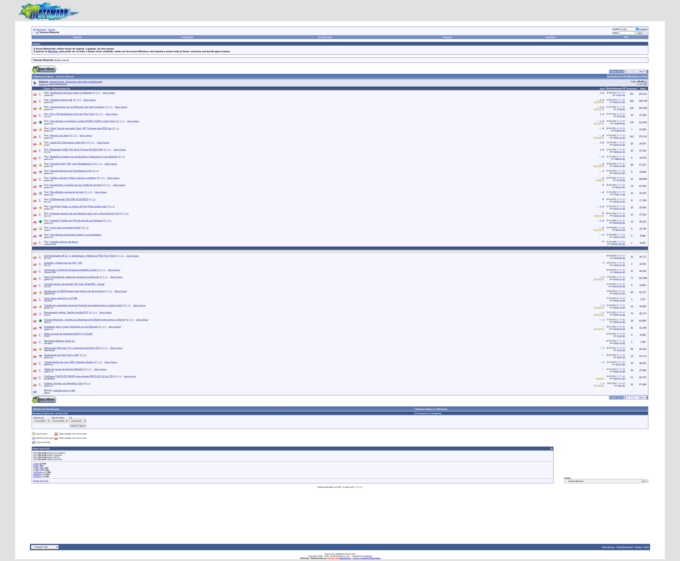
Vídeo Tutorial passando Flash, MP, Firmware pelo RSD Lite (81, 128)
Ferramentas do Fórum (618, 77)
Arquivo (638, 547)
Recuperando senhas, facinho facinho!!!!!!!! (66, 312)
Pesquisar (447, 37)
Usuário (616, 29)
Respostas (632, 88)
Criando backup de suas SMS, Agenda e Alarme (69, 362)
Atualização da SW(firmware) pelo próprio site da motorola (74, 291)
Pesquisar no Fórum (638, 77)
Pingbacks (37, 474)
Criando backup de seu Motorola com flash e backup (77, 107)
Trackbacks (38, 472)
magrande (618, 258)
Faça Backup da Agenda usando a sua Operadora (75, 234)
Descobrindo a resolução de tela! (67, 192)
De (70, 418)
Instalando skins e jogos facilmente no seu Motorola (71, 326)
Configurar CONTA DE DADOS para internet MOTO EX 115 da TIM (78, 376)
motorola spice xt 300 (64, 390)
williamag (618, 159)
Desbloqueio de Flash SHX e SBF (61, 355)
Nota (602, 88)
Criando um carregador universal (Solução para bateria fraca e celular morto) (83, 305)
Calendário (550, 37)
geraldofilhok (49, 379)
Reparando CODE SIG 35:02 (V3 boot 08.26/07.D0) (76, 149)
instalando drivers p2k (61, 100)
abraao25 (48, 301)
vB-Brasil (368, 556)
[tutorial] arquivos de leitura (64, 242)
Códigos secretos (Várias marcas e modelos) (73, 178)
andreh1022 (617, 286)
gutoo (619, 385)
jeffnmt (47, 393)
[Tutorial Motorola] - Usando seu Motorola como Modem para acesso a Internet (84, 319)
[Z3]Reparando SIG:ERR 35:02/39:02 (69, 199)
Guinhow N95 (50, 244)
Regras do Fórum (40, 481)
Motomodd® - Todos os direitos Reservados (360, 558)
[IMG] (42, 468)
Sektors (619, 364)
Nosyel (47, 230)
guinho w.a (43, 84)
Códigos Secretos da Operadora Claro (63, 383)
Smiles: (36, 466)
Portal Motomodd (625, 547)
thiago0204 (617, 223)
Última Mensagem (614, 88)
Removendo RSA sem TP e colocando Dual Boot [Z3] (71, 348)
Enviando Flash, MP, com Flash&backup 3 (72, 163)
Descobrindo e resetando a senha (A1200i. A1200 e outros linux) (83, 121)
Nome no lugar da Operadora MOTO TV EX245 (68, 334)
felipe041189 (49, 294)
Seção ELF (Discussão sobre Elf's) (68, 142)
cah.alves (48, 343)
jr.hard (619, 109)
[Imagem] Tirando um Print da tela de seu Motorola (76, 220)
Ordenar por (38, 418)
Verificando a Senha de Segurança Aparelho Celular (70, 270)
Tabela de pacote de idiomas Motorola (63, 369)
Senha (615, 33)
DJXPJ (47, 336)
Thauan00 (618, 123)
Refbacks (37, 476)
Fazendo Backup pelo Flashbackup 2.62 (70, 171)
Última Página (108, 93)
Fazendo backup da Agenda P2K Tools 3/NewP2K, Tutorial (74, 284)
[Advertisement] (340, 517)
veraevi (619, 95)
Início (646, 547)
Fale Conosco (608, 547)
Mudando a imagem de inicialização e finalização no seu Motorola (83, 156)
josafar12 (618, 130)
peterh (619, 357)
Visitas (643, 88)
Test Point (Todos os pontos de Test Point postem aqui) (78, 206)
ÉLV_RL (47, 116)
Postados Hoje (325, 37)
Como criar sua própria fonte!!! (65, 227)
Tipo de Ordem (57, 418)
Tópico (47, 88)
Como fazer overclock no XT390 (60, 298)
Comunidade (187, 37)
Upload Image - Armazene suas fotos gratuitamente (76, 82)
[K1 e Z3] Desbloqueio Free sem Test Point (72, 114)
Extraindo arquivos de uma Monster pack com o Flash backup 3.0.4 (85, 213)
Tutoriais (51, 29)
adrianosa (618, 272)
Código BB (37, 464)
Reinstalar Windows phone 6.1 (59, 341)
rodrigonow (617, 329)
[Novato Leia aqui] (59, 135)
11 (633, 71)
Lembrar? (643, 29)
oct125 (619, 180)
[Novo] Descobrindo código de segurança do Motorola (71, 277)
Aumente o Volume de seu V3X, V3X (63, 263)
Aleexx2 (618, 187)
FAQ (626, 37)
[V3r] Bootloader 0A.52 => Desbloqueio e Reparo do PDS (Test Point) (79, 255)
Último (642, 71)
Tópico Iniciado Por (61, 88)
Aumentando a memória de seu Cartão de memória (76, 185)
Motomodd (41, 29)
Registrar (77, 37)
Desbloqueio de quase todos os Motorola (71, 92)
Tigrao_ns (618, 194)
